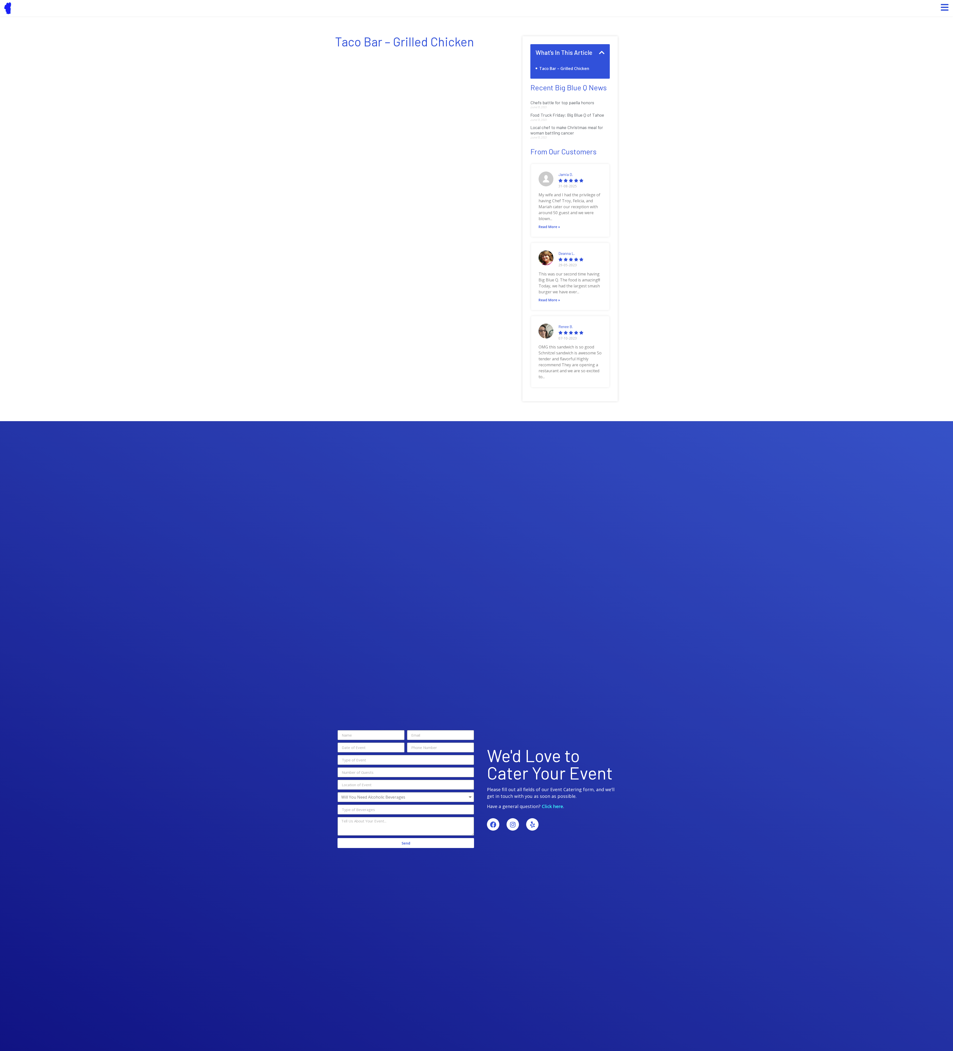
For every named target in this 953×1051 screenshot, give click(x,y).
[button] (602, 52)
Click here (552, 806)
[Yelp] (532, 824)
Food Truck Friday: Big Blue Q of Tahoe (567, 115)
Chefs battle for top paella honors (562, 102)
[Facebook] (493, 824)
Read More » (549, 226)
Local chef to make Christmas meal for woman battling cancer (566, 130)
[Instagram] (513, 824)
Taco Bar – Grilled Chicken (564, 68)
